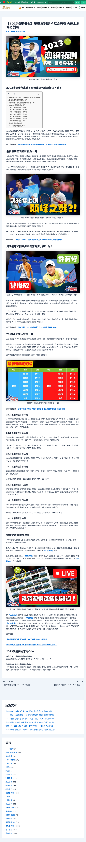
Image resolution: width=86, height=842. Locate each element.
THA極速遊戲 (10, 760)
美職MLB (8, 811)
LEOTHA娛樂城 (11, 753)
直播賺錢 (8, 800)
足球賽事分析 (10, 822)
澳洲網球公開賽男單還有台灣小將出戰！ (22, 103)
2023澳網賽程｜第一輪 (19, 107)
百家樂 (39, 7)
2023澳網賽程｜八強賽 (20, 116)
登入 (77, 2)
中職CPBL (9, 764)
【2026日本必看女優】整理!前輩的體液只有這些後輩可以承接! (28, 711)
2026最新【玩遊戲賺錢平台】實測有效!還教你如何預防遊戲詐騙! (29, 715)
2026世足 (9, 749)
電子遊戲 (68, 7)
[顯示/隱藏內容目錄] (37, 94)
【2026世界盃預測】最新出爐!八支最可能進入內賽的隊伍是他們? (29, 722)
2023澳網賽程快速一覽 (17, 105)
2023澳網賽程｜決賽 (18, 121)
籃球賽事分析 (10, 808)
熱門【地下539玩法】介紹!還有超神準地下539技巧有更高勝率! (29, 726)
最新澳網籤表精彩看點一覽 (18, 100)
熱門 (23, 7)
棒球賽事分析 (10, 793)
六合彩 (8, 771)
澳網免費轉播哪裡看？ (16, 123)
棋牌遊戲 (8, 789)
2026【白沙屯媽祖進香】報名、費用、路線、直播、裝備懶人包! (29, 719)
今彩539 (8, 767)
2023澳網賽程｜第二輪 (20, 110)
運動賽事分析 (29, 7)
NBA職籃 (8, 756)
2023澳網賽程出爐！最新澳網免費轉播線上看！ (24, 98)
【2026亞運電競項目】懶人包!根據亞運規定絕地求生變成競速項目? (30, 730)
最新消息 (8, 786)
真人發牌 (53, 7)
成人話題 (74, 7)
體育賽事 (44, 7)
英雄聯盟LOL (10, 815)
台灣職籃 (8, 775)
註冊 (83, 2)
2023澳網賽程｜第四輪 (20, 114)
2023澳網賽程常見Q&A (17, 126)
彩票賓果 (59, 7)
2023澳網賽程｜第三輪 (20, 112)
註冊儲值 (83, 7)
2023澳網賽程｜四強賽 (20, 118)
